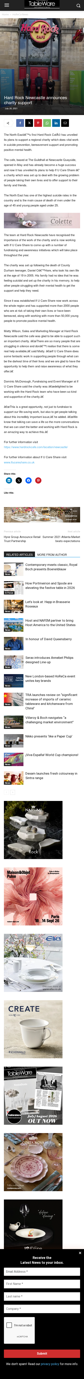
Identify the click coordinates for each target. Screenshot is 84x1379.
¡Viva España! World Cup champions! (51, 755)
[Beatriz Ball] (42, 220)
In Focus (9, 592)
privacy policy (50, 1364)
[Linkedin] (56, 123)
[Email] (65, 123)
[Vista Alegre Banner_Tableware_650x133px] (42, 514)
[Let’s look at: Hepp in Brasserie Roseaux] (13, 606)
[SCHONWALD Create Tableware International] (33, 1057)
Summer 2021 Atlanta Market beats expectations (61, 539)
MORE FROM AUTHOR (52, 555)
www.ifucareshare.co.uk (19, 462)
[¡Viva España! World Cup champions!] (13, 759)
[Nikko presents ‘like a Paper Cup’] (13, 740)
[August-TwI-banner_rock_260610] (33, 858)
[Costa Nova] (33, 1190)
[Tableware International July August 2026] (33, 1124)
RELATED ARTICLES (19, 555)
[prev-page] (6, 792)
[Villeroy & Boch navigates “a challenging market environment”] (13, 722)
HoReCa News (20, 14)
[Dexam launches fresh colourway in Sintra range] (13, 778)
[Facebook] (20, 123)
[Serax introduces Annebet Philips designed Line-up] (13, 662)
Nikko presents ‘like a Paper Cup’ (48, 736)
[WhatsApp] (47, 123)
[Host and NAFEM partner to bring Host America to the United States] (13, 625)
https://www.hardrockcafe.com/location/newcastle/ (36, 447)
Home (5, 14)
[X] (29, 123)
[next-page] (12, 792)
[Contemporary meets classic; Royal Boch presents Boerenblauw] (13, 569)
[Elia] (33, 991)
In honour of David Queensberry (48, 639)
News (7, 574)
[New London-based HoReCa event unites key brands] (13, 680)
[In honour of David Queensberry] (13, 643)
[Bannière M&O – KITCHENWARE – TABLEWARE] (33, 924)
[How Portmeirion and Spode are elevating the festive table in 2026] (13, 588)
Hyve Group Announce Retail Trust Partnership (22, 539)
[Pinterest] (38, 123)
